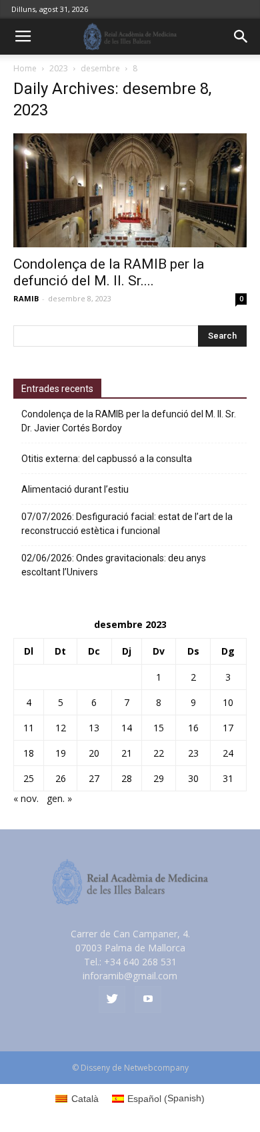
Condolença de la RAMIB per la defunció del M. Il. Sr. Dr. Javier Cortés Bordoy (128, 421)
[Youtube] (148, 999)
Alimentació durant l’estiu (75, 489)
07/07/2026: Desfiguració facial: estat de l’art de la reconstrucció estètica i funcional (127, 523)
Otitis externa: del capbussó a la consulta (106, 458)
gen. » (59, 798)
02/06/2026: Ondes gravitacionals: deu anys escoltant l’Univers (113, 565)
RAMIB (26, 298)
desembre (100, 68)
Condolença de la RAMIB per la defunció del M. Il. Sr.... (108, 272)
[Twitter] (112, 999)
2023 (58, 68)
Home (25, 68)
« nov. (26, 798)
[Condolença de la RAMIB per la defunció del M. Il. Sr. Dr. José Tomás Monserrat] (130, 190)
